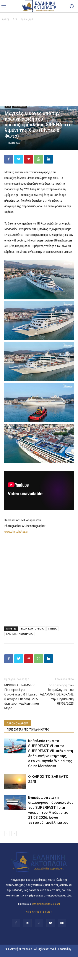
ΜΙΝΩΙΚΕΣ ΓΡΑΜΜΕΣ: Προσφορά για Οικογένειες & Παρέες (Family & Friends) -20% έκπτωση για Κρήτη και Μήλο (21, 696)
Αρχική (5, 19)
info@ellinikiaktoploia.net (46, 903)
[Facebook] (8, 159)
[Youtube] (62, 923)
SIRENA (52, 628)
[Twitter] (18, 159)
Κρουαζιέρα (27, 19)
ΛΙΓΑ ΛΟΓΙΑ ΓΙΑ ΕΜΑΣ (39, 912)
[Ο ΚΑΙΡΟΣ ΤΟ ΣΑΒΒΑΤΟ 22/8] (15, 781)
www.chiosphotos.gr (16, 531)
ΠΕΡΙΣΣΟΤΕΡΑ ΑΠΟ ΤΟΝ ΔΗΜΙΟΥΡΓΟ (28, 729)
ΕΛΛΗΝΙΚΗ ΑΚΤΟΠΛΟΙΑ (19, 633)
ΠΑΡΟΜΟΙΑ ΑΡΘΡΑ (17, 723)
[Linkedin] (48, 159)
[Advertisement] (39, 64)
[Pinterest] (28, 159)
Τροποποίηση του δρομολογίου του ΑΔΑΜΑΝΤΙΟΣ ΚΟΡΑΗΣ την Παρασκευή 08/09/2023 (57, 694)
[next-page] (14, 833)
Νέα (15, 19)
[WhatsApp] (38, 159)
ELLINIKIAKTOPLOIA (32, 628)
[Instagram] (27, 923)
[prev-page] (7, 833)
